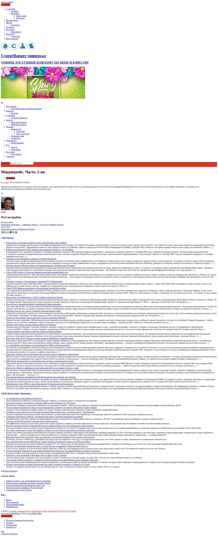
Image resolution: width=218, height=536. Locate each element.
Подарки (10, 127)
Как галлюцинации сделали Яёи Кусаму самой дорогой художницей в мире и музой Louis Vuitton (48, 442)
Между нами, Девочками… (19, 393)
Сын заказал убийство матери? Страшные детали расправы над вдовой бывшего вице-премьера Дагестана (52, 460)
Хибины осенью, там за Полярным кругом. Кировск (28, 481)
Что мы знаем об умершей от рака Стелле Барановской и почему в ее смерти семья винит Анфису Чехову (51, 407)
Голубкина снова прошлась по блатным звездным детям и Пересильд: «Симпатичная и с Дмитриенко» (50, 412)
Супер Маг (11, 9)
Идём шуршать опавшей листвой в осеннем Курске (28, 483)
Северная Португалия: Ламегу (19, 490)
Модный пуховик (18, 125)
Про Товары (11, 106)
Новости (9, 111)
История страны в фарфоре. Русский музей (24, 488)
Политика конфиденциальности (20, 520)
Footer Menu (6, 516)
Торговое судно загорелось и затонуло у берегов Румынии (31, 259)
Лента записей (12, 502)
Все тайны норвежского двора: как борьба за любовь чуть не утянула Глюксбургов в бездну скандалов (50, 430)
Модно (9, 23)
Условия (14, 11)
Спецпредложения (19, 118)
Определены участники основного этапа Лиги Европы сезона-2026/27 (36, 243)
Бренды (9, 120)
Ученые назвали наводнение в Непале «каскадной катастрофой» (34, 331)
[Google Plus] (16, 232)
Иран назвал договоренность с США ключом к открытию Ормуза (34, 297)
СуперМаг (10, 115)
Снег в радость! (23, 134)
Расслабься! (16, 32)
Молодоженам (17, 143)
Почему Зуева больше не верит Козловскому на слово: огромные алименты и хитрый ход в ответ (48, 464)
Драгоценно (11, 141)
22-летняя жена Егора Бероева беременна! (24, 398)
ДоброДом (15, 138)
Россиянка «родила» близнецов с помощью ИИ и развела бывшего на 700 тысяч (40, 403)
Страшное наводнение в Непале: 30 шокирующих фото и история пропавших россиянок (44, 417)
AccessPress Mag (35, 513)
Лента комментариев (15, 504)
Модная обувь (12, 20)
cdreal (6, 182)
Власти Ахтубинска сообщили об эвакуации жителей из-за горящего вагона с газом (42, 368)
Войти (9, 500)
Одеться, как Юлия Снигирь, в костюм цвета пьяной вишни (32, 421)
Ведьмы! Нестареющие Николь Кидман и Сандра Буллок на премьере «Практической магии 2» (47, 446)
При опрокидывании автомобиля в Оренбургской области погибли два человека (41, 377)
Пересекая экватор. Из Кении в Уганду (18, 229)
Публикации (11, 525)
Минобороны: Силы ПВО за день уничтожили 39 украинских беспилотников (39, 384)
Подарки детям (17, 136)
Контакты (15, 14)
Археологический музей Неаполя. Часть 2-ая (25, 485)
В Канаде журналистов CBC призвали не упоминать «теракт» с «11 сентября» (40, 250)
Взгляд (10, 238)
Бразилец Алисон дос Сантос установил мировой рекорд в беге (33, 311)
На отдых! (10, 29)
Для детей (20, 131)
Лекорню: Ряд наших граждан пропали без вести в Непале (31, 325)
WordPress (15, 513)
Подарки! (10, 27)
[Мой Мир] (10, 232)
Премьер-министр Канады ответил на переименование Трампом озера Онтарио (40, 265)
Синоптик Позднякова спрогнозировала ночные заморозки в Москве (36, 318)
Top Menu (5, 5)
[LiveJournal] (13, 232)
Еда (7, 145)
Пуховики (15, 25)
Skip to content (7, 2)
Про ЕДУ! (10, 34)
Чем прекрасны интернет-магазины (26, 109)
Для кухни (15, 36)
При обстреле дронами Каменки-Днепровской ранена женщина (33, 304)
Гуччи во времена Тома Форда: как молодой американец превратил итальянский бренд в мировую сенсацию (53, 451)
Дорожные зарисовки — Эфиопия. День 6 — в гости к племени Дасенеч (32, 225)
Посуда (14, 147)
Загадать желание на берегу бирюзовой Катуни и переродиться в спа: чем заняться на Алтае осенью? (49, 426)
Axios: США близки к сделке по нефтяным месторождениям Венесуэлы (37, 272)
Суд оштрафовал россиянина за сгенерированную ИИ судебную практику (38, 345)
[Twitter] (5, 232)
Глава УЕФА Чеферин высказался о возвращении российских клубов (36, 288)
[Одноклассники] (8, 232)
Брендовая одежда (19, 122)
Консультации (12, 39)
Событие (10, 156)
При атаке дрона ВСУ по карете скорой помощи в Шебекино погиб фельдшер (39, 338)
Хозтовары (15, 150)
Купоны (14, 113)
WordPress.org (12, 507)
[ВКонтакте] (3, 232)
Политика (20, 18)
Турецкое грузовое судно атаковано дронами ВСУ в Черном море (34, 281)
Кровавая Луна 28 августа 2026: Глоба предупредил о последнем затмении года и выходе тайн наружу (50, 437)
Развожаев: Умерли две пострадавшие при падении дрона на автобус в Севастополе (42, 354)
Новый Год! (16, 129)
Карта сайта (21, 16)
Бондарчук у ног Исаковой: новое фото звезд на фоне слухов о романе (36, 455)
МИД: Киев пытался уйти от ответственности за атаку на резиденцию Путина (40, 361)
